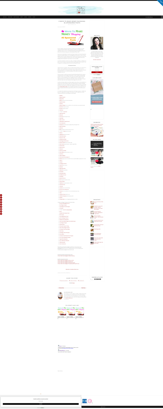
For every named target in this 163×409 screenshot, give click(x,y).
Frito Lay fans (62, 214)
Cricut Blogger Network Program (65, 206)
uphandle (61, 197)
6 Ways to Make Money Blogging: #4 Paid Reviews (65, 261)
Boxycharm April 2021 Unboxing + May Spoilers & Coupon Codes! (98, 212)
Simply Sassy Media (62, 168)
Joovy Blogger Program (63, 222)
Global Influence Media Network (64, 121)
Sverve (61, 179)
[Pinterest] (1, 202)
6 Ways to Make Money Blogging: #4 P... (71, 317)
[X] (1, 200)
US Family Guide (62, 199)
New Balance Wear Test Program (65, 229)
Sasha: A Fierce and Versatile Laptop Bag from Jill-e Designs (98, 238)
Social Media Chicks (63, 173)
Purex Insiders (62, 234)
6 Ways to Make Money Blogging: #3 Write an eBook (66, 260)
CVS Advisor (61, 208)
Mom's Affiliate (62, 152)
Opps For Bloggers (62, 155)
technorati (61, 186)
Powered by (95, 74)
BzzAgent (61, 108)
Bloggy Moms (62, 98)
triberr (61, 192)
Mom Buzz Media (62, 142)
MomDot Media (62, 145)
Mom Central (62, 144)
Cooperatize (65, 111)
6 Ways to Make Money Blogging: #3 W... (79, 317)
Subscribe (97, 72)
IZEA (60, 129)
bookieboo (61, 103)
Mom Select (61, 153)
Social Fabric (61, 171)
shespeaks (61, 166)
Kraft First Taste (62, 224)
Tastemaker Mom (62, 184)
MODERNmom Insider (63, 139)
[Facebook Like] (1, 197)
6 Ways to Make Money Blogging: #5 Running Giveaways (66, 262)
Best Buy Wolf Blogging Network (64, 203)
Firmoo (61, 211)
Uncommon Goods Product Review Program (66, 235)
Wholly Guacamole (62, 242)
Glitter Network (62, 119)
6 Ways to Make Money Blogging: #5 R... (62, 317)
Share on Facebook (64, 280)
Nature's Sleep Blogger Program (64, 227)
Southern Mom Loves (68, 292)
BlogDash (61, 95)
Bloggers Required (62, 97)
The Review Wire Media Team (64, 189)
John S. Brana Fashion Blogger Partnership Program (68, 221)
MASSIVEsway (62, 134)
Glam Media (61, 118)
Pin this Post (81, 280)
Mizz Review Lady (62, 137)
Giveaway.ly (61, 116)
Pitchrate (61, 158)
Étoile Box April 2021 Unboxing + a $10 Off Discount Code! (98, 217)
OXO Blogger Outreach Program (64, 232)
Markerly (61, 132)
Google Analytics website (63, 86)
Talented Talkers (62, 181)
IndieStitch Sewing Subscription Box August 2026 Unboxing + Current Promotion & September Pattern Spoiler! (97, 125)
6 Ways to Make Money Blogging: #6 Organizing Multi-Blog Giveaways (68, 263)
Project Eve (61, 165)
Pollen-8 (61, 160)
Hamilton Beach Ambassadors (64, 219)
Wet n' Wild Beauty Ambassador (64, 240)
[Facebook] (1, 195)
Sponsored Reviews (63, 178)
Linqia (64, 131)
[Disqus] (72, 333)
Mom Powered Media (63, 150)
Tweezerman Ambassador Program (65, 237)
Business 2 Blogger (62, 105)
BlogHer (61, 100)
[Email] (1, 209)
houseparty (61, 124)
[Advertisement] (25, 3)
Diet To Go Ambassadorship (67, 209)
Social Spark (61, 176)
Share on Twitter (73, 280)
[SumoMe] (1, 214)
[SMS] (1, 211)
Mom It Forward (62, 147)
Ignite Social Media (62, 126)
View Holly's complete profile (97, 59)
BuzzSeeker (61, 106)
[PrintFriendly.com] (1, 207)
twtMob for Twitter (62, 194)
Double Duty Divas (62, 113)
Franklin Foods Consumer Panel (64, 213)
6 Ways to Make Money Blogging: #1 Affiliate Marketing (66, 255)
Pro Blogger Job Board (63, 163)
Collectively (61, 110)
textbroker (61, 187)
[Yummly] (1, 204)
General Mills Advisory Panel (64, 216)
